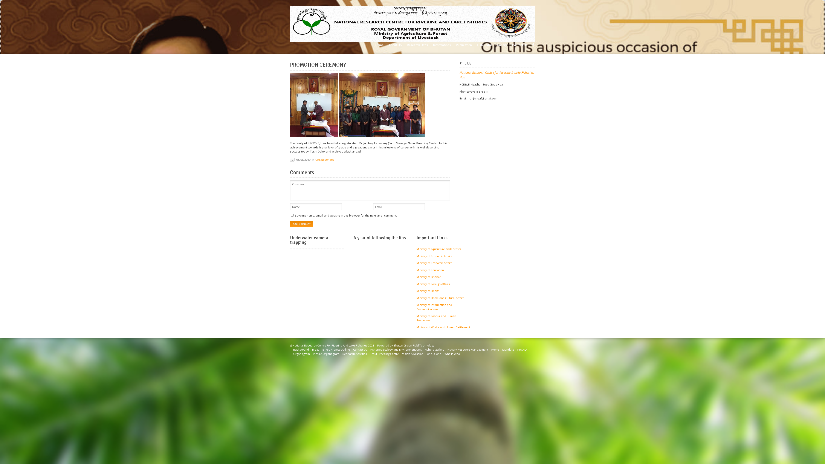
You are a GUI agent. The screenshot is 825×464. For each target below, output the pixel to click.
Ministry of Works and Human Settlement (443, 327)
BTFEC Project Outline (336, 349)
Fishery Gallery (434, 349)
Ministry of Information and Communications (434, 307)
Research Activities (354, 354)
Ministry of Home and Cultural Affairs (440, 298)
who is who (434, 354)
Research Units (417, 45)
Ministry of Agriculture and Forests (439, 249)
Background (301, 349)
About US (395, 45)
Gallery (502, 45)
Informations (442, 45)
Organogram (301, 354)
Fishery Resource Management (468, 349)
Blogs (315, 349)
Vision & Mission (412, 354)
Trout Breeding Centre (384, 354)
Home (379, 45)
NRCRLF (522, 349)
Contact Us (519, 45)
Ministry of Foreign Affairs (433, 284)
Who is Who (452, 354)
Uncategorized (325, 160)
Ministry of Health (428, 291)
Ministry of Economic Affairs (434, 256)
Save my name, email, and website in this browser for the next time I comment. (346, 215)
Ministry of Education (430, 270)
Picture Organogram (326, 354)
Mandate (508, 349)
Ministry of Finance (429, 277)
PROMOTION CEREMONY (318, 65)
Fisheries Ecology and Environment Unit (396, 349)
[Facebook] (533, 45)
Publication (464, 45)
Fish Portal (484, 45)
